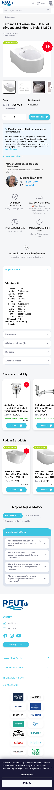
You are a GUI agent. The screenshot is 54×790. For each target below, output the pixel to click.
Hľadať (48, 10)
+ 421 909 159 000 (15, 628)
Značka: (9, 35)
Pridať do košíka (37, 117)
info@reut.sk (29, 185)
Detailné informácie (12, 156)
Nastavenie (27, 774)
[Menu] (50, 3)
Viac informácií (11, 149)
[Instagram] (11, 635)
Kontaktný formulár (16, 644)
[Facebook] (5, 635)
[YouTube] (19, 635)
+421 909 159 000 (31, 182)
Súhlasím (27, 783)
